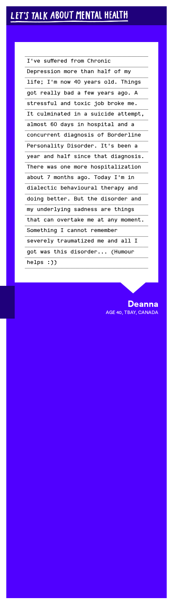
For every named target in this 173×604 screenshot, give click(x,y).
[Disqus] (86, 456)
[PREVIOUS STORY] (7, 302)
